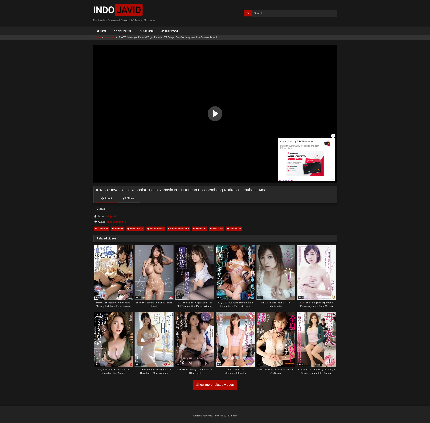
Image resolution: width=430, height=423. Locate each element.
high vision (201, 228)
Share (130, 198)
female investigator (179, 228)
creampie (119, 228)
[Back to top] (419, 413)
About (108, 198)
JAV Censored (146, 30)
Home (103, 30)
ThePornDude (172, 30)
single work (235, 228)
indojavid (110, 216)
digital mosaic (157, 228)
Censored (109, 37)
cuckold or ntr (136, 228)
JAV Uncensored (122, 30)
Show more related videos (215, 384)
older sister (217, 228)
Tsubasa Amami (116, 221)
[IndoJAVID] (118, 10)
